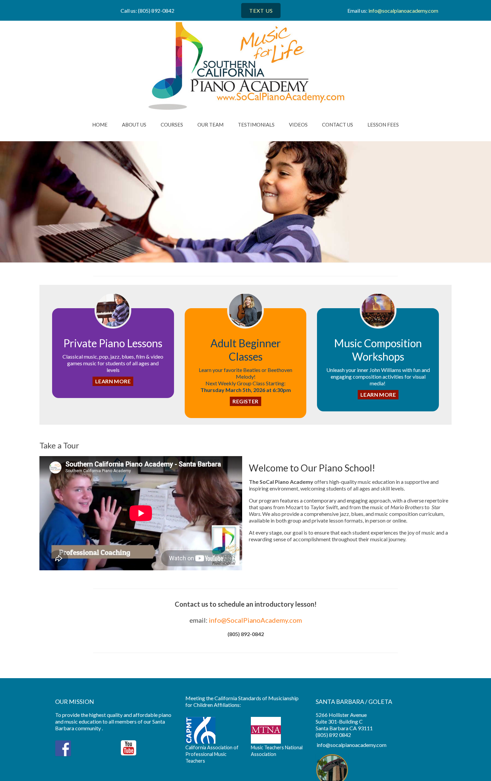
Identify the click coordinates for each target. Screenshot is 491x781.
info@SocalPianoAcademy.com (255, 620)
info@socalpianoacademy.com (403, 10)
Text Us (261, 10)
